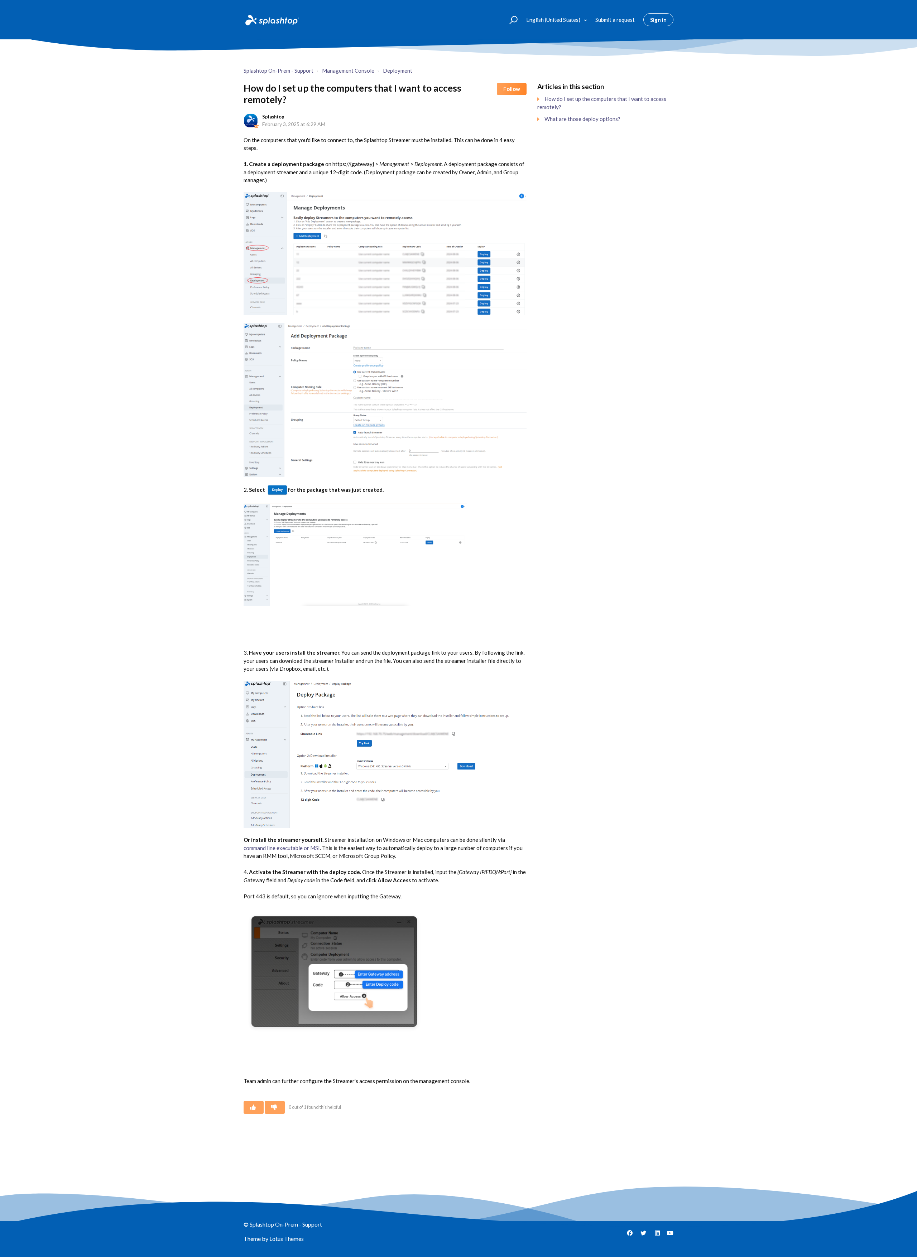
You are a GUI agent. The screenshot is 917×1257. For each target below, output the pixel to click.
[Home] (271, 20)
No (275, 1107)
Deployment (397, 70)
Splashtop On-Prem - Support (278, 70)
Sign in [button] (658, 19)
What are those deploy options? (582, 119)
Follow (511, 89)
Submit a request (615, 19)
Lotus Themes (286, 1238)
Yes (254, 1107)
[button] (510, 19)
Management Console (348, 70)
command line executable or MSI (282, 848)
